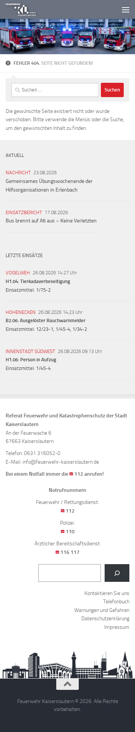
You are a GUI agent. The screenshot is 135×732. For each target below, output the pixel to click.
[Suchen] (117, 573)
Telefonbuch (116, 601)
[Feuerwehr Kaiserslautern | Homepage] (26, 9)
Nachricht (18, 172)
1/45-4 (63, 329)
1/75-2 (43, 290)
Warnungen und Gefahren (101, 610)
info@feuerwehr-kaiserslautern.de (60, 462)
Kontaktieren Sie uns (106, 593)
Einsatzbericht (24, 212)
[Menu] (125, 9)
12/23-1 (44, 329)
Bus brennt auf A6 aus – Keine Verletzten (51, 221)
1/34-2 (79, 329)
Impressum (116, 627)
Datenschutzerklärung (105, 618)
